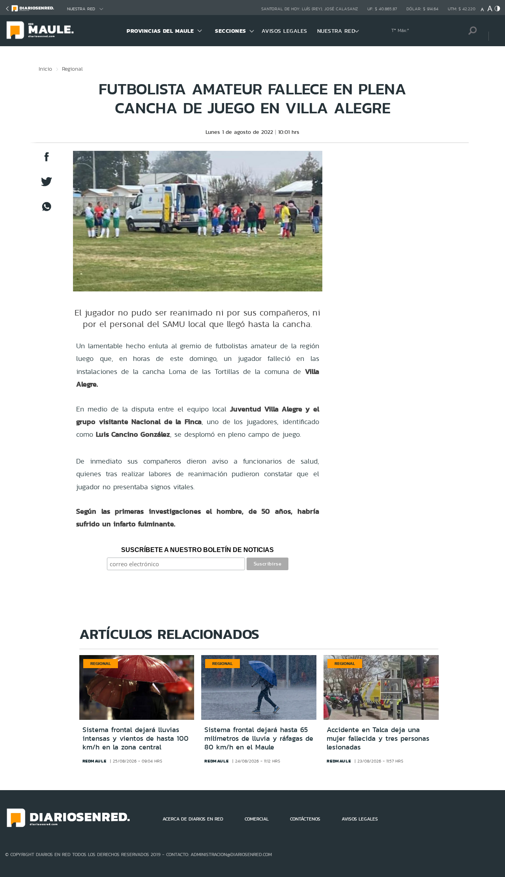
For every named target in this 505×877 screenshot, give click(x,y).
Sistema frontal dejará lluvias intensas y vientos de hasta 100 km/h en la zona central (135, 738)
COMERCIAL (257, 819)
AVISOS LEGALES (284, 31)
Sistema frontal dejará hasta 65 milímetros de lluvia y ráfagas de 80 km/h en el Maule (258, 738)
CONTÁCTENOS (305, 819)
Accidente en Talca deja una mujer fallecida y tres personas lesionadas (378, 738)
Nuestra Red (81, 9)
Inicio (45, 68)
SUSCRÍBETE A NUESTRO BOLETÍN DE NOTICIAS (197, 549)
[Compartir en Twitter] (46, 185)
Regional (72, 68)
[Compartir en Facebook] (46, 160)
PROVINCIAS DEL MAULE (160, 30)
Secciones (230, 30)
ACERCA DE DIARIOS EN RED (193, 819)
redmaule (94, 761)
